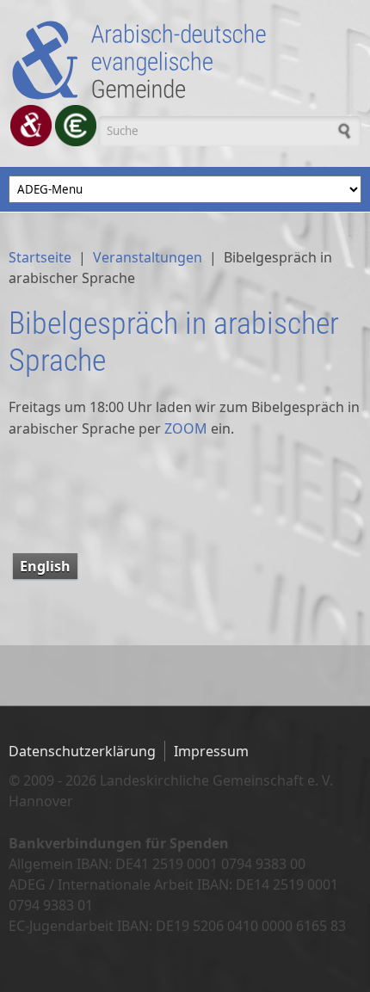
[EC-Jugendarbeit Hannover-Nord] (75, 125)
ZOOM (185, 428)
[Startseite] (185, 60)
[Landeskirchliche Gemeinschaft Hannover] (31, 125)
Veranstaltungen (147, 257)
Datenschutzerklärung (82, 751)
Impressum (211, 751)
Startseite (40, 257)
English (45, 566)
